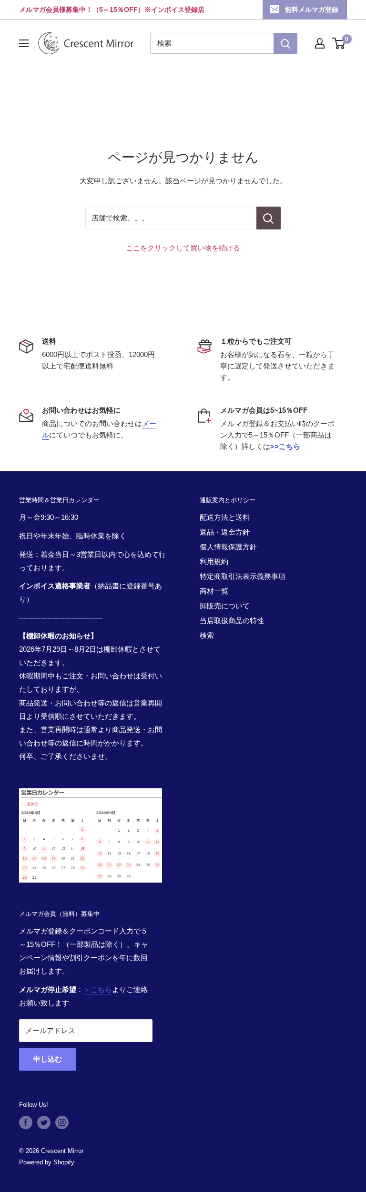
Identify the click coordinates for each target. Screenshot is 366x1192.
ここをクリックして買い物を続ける (183, 248)
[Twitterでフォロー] (44, 1122)
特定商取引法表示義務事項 (242, 576)
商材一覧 (214, 591)
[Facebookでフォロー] (25, 1122)
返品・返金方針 (225, 532)
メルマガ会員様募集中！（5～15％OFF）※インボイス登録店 (111, 9)
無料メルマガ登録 (311, 9)
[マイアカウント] (320, 43)
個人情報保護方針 (228, 547)
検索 (207, 635)
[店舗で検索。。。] (268, 218)
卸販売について (225, 606)
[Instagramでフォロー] (62, 1122)
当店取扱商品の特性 (232, 620)
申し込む (47, 1059)
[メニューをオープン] (24, 43)
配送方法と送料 (225, 517)
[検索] (285, 43)
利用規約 (214, 561)
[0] (339, 43)
